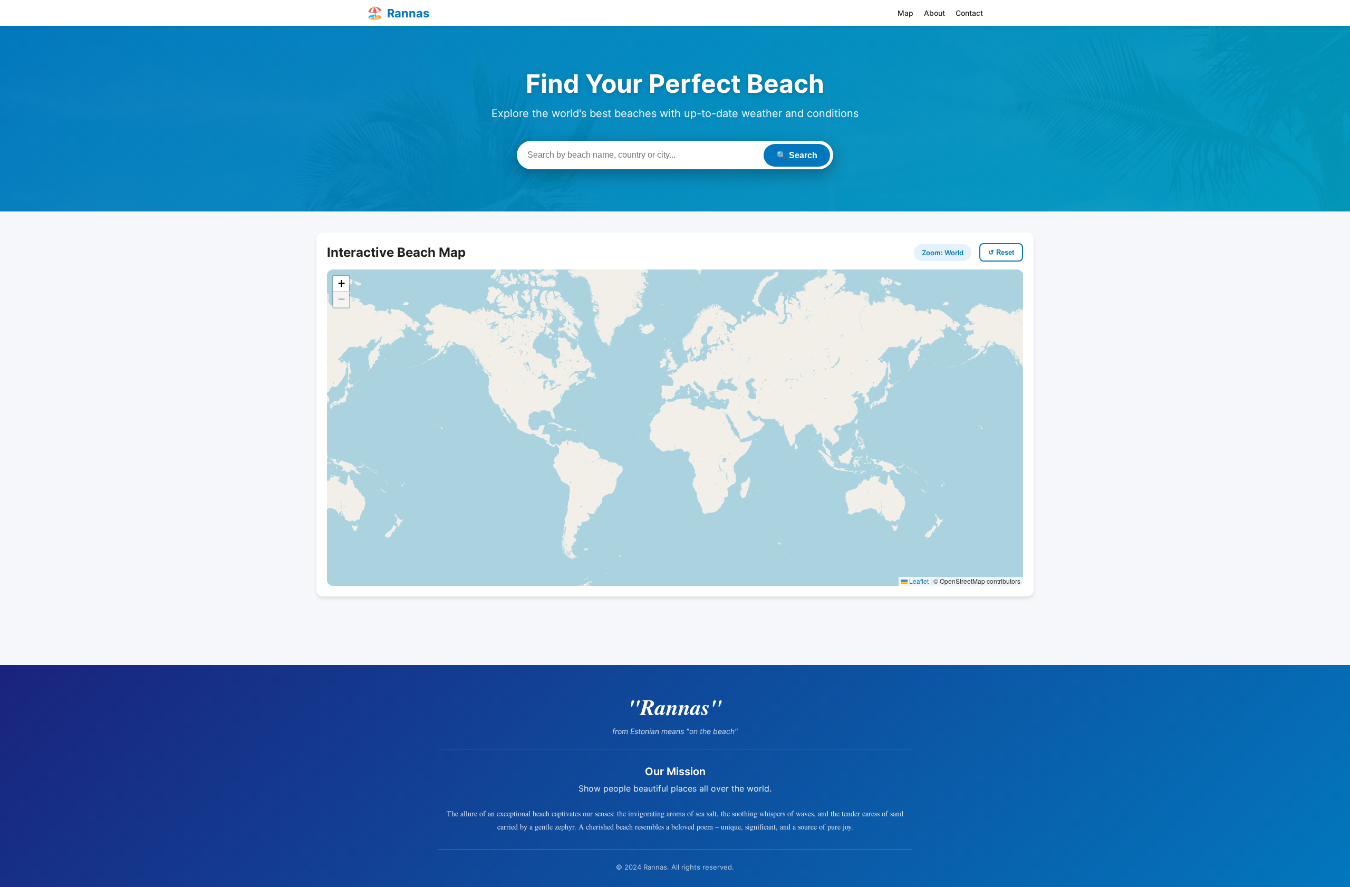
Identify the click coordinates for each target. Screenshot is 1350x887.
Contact (969, 12)
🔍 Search (796, 155)
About (934, 12)
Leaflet (918, 580)
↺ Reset (1001, 252)
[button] (341, 284)
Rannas (398, 13)
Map (905, 12)
